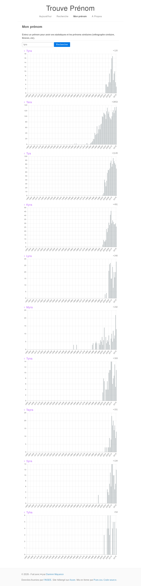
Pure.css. (98, 580)
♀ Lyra (27, 255)
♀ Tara (27, 102)
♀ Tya (27, 153)
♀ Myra (28, 307)
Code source (110, 580)
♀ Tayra (28, 409)
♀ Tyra (27, 50)
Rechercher (62, 44)
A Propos (97, 16)
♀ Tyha (27, 512)
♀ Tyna (27, 358)
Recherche (62, 16)
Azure (72, 580)
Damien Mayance (55, 574)
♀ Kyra (27, 204)
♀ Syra (27, 461)
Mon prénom (80, 16)
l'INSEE (47, 580)
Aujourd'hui (45, 16)
